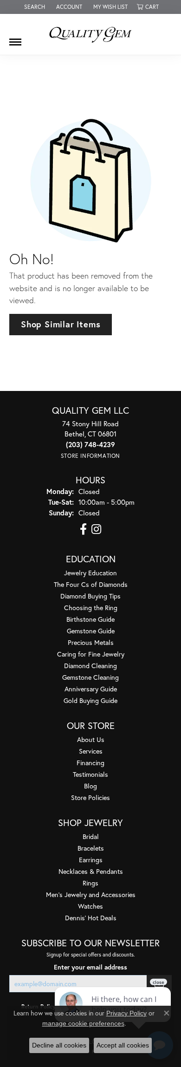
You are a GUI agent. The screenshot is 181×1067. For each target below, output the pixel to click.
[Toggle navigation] (15, 38)
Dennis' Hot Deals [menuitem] (90, 917)
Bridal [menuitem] (91, 836)
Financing (90, 762)
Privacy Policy (126, 1013)
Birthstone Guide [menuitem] (90, 619)
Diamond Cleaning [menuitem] (90, 665)
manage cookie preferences (83, 1023)
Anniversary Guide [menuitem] (91, 688)
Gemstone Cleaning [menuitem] (90, 677)
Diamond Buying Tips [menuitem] (90, 596)
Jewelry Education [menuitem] (90, 572)
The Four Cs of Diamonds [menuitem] (91, 584)
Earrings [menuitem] (91, 859)
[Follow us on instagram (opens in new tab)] (96, 529)
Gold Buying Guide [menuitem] (90, 700)
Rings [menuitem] (90, 882)
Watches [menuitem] (90, 906)
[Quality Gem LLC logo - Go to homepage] (90, 34)
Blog (90, 785)
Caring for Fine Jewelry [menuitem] (90, 654)
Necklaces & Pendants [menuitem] (90, 871)
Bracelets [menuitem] (91, 848)
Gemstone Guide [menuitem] (91, 630)
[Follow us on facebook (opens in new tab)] (83, 529)
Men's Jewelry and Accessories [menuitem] (91, 894)
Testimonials (90, 774)
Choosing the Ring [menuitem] (90, 607)
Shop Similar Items (60, 324)
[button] (33, 7)
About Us (90, 739)
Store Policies (90, 797)
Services (91, 751)
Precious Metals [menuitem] (91, 642)
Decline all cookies (59, 1045)
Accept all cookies (123, 1045)
